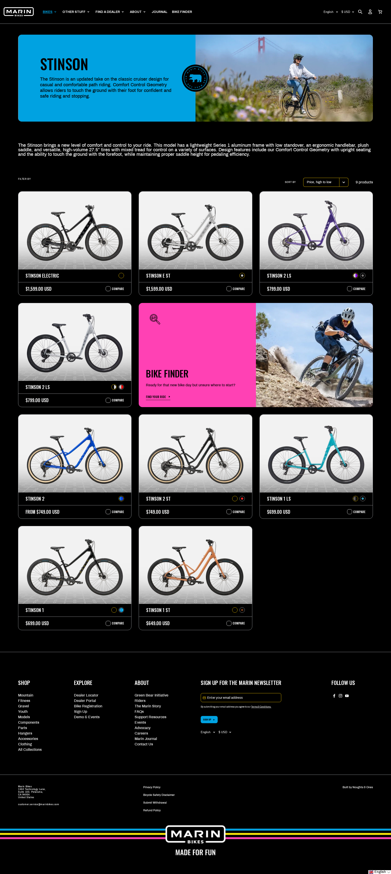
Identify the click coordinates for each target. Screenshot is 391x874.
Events (140, 722)
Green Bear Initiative (151, 695)
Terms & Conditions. (261, 707)
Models (24, 717)
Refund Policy (152, 810)
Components (28, 722)
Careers (141, 733)
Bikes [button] (47, 12)
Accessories (28, 739)
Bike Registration (88, 706)
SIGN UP (207, 719)
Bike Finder (182, 12)
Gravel (23, 706)
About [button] (136, 12)
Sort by (290, 182)
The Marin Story (148, 706)
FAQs (139, 711)
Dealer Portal (85, 701)
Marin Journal (146, 739)
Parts (22, 728)
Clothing (25, 744)
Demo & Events (87, 717)
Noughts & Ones (363, 787)
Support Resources (150, 717)
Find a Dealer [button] (107, 12)
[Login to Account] (370, 11)
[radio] (121, 275)
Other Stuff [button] (74, 12)
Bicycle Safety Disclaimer (159, 795)
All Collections (30, 750)
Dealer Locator (86, 695)
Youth (23, 711)
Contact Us (144, 744)
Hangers (25, 733)
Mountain (25, 695)
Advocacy (142, 728)
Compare (115, 288)
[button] (380, 11)
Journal (159, 12)
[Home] (19, 11)
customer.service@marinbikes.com (38, 804)
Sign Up (80, 711)
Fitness (24, 701)
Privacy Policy (151, 787)
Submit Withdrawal (155, 802)
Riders (140, 701)
